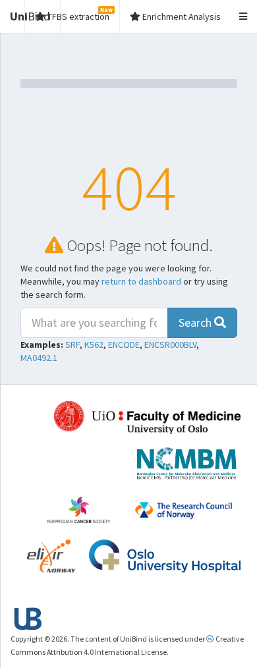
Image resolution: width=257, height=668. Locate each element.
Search (196, 322)
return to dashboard (141, 281)
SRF (72, 344)
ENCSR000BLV (170, 344)
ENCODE (124, 344)
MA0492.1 (38, 358)
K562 (93, 344)
